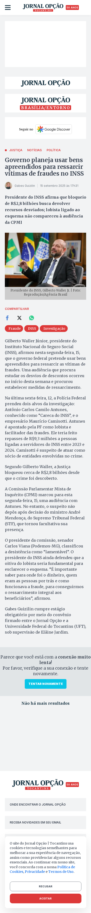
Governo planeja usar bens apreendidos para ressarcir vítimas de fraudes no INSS (44, 166)
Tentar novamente (45, 684)
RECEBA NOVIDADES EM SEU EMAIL (35, 822)
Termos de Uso (61, 871)
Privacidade (35, 871)
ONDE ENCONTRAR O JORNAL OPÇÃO (38, 804)
